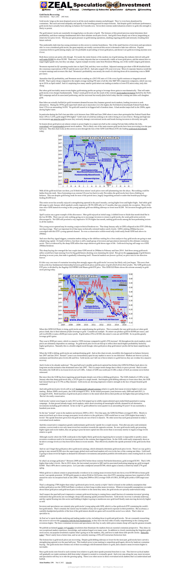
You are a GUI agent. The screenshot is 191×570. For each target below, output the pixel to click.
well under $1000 (46, 59)
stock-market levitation (126, 93)
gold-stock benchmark (138, 129)
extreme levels (132, 253)
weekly (60, 528)
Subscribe (69, 562)
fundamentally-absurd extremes (88, 389)
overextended (58, 126)
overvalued (43, 126)
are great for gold (58, 119)
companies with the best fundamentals (75, 520)
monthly (70, 528)
